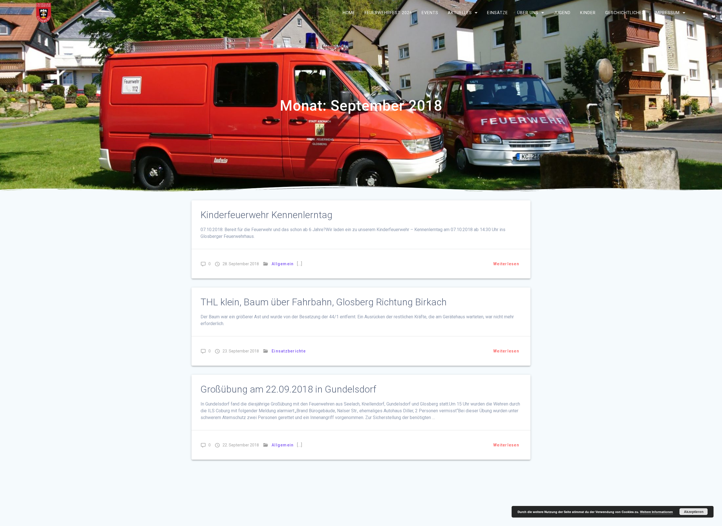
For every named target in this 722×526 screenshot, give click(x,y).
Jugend (562, 12)
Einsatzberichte (289, 351)
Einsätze (497, 12)
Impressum (667, 12)
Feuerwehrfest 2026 (388, 12)
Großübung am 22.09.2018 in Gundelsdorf (288, 389)
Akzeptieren (693, 511)
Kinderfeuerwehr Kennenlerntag (267, 214)
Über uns (527, 12)
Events (430, 12)
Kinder (588, 12)
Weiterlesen (506, 264)
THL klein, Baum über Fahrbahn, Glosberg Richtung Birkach (323, 302)
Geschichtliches (625, 12)
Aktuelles (460, 12)
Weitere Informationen (656, 512)
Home (349, 12)
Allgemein (283, 264)
